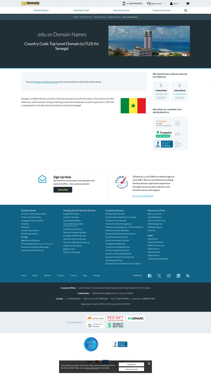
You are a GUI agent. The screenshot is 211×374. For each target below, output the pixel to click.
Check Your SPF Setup (72, 245)
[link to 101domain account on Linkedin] (178, 277)
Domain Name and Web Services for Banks (123, 263)
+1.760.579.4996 (121, 298)
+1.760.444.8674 (179, 94)
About (35, 275)
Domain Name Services (115, 214)
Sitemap (96, 275)
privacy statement (91, 368)
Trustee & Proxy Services (116, 220)
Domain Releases (30, 240)
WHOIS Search (154, 252)
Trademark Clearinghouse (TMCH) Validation (124, 227)
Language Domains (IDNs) (32, 220)
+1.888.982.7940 (148, 298)
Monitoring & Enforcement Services (120, 233)
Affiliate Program (155, 227)
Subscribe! (63, 189)
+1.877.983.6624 (101, 298)
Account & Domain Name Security (120, 257)
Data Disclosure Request (158, 258)
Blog (85, 275)
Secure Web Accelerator (73, 224)
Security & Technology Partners (119, 253)
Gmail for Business (71, 217)
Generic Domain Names (31, 217)
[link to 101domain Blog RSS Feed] (188, 277)
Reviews (47, 275)
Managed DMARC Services (74, 235)
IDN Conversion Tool (156, 220)
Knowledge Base (155, 217)
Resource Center (155, 214)
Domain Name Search (30, 230)
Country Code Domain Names (33, 214)
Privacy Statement (155, 242)
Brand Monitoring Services (117, 237)
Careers (73, 275)
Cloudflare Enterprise (72, 229)
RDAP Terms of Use (156, 245)
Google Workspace (71, 214)
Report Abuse (153, 248)
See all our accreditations (143, 196)
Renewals (25, 227)
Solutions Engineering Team (74, 232)
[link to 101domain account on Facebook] (150, 277)
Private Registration (29, 243)
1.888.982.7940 (161, 94)
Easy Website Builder (72, 220)
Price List (151, 230)
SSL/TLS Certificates (71, 252)
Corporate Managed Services (118, 247)
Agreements (153, 239)
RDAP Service (153, 255)
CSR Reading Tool (155, 224)
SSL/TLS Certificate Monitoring (76, 242)
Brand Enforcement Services (117, 240)
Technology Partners (114, 260)
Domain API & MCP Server (32, 250)
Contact (60, 275)
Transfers (25, 224)
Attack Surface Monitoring (74, 239)
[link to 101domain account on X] (159, 277)
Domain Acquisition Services (117, 250)
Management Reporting (116, 243)
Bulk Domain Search (29, 233)
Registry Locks (69, 249)
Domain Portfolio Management (119, 224)
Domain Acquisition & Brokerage (35, 247)
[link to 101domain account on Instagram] (169, 277)
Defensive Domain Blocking (117, 230)
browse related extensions (46, 81)
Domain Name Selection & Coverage (121, 217)
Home (23, 275)
